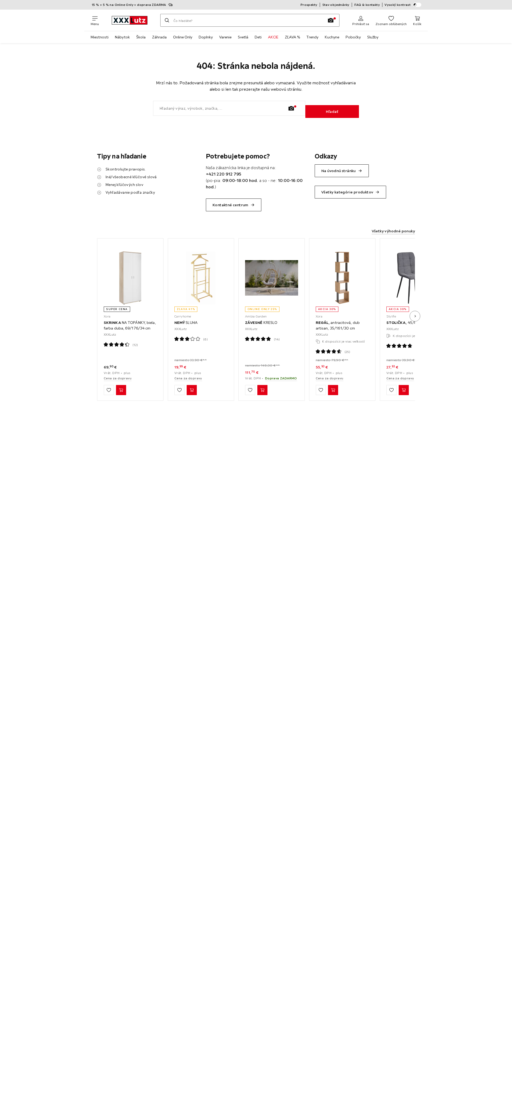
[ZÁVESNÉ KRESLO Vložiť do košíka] (262, 390)
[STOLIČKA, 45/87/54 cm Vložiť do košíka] (404, 390)
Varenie (225, 37)
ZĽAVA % (292, 37)
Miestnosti (100, 37)
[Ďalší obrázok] (415, 316)
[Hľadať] (167, 20)
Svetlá (243, 37)
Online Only (182, 37)
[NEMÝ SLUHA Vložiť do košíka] (192, 390)
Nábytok (122, 37)
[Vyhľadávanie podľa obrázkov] (330, 20)
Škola (141, 37)
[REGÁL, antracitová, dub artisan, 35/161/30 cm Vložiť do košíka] (333, 390)
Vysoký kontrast (398, 5)
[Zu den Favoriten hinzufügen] (109, 390)
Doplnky (206, 37)
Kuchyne (332, 37)
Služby (372, 37)
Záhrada (159, 37)
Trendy (312, 37)
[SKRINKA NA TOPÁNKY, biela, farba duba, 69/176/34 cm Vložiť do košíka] (121, 390)
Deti (258, 37)
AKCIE (273, 37)
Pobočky (353, 37)
